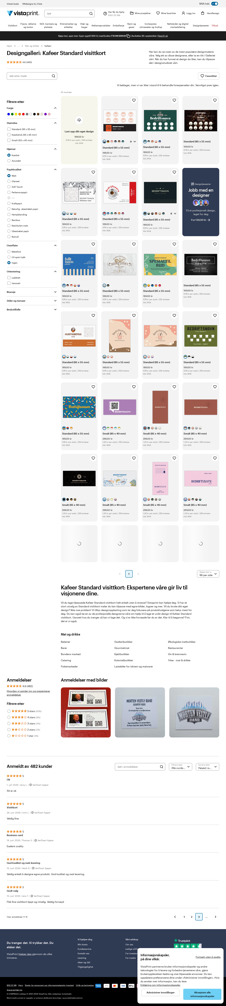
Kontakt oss (83, 953)
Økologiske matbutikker (182, 641)
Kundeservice (84, 949)
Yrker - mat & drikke (179, 660)
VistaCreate (13, 3)
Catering (66, 660)
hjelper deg (25, 954)
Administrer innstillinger (160, 992)
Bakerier (65, 641)
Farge (10, 107)
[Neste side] (138, 574)
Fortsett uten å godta (208, 956)
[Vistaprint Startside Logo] (23, 13)
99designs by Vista (32, 3)
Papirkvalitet (14, 169)
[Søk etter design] (53, 76)
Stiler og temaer (16, 300)
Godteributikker (123, 641)
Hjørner (11, 148)
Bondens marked (71, 654)
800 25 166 (11, 985)
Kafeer (48, 46)
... (19, 46)
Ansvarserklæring (14, 990)
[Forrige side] (119, 574)
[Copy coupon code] (128, 36)
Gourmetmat (121, 647)
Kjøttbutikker (121, 654)
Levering (82, 958)
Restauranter (175, 647)
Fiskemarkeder (69, 666)
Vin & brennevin (177, 654)
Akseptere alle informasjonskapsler (202, 994)
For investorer (132, 953)
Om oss (129, 944)
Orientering (13, 271)
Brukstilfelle (13, 309)
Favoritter (211, 75)
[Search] (162, 767)
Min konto (83, 944)
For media (130, 958)
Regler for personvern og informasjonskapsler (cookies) (49, 985)
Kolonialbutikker (123, 660)
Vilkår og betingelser (85, 985)
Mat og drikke (32, 46)
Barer (64, 647)
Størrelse (12, 122)
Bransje (11, 291)
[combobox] (67, 13)
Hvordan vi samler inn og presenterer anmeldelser (28, 693)
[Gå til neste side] (215, 916)
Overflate (12, 245)
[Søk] (91, 13)
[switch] (211, 4)
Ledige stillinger (133, 949)
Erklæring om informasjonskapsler (160, 985)
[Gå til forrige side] (175, 916)
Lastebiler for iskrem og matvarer (133, 666)
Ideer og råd (84, 962)
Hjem (9, 46)
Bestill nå (163, 36)
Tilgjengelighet (85, 966)
